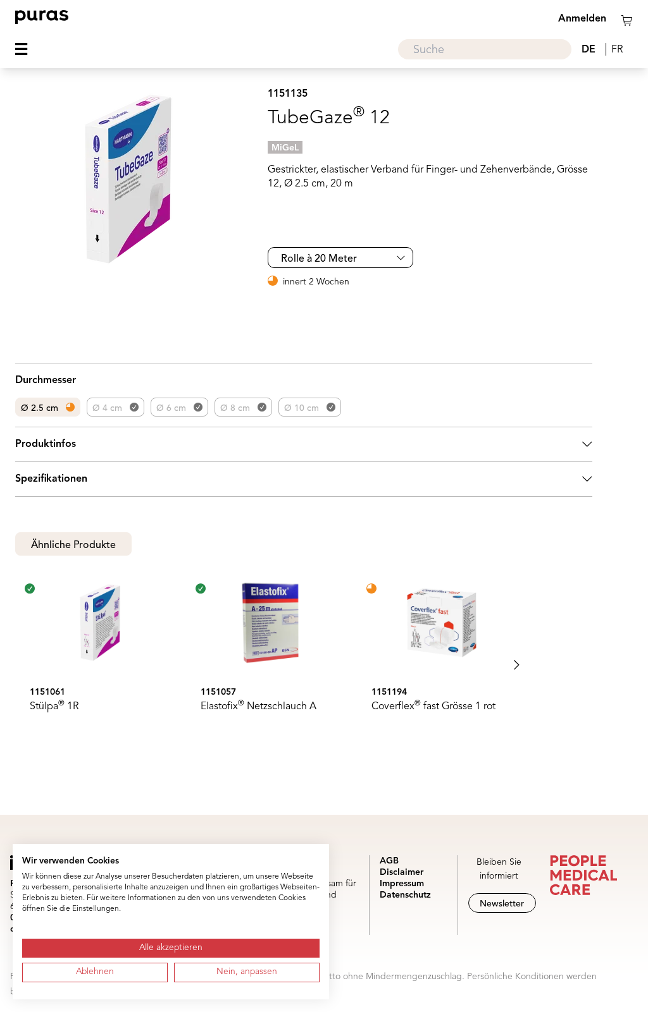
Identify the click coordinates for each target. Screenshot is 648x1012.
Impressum (402, 883)
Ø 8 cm (235, 408)
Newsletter (502, 903)
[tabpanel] (303, 665)
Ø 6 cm (171, 408)
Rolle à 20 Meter (319, 259)
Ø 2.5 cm (39, 408)
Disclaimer (401, 872)
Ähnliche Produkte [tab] (73, 545)
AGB (389, 861)
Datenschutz (405, 895)
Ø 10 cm (301, 408)
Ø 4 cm (107, 408)
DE (588, 50)
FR (617, 50)
